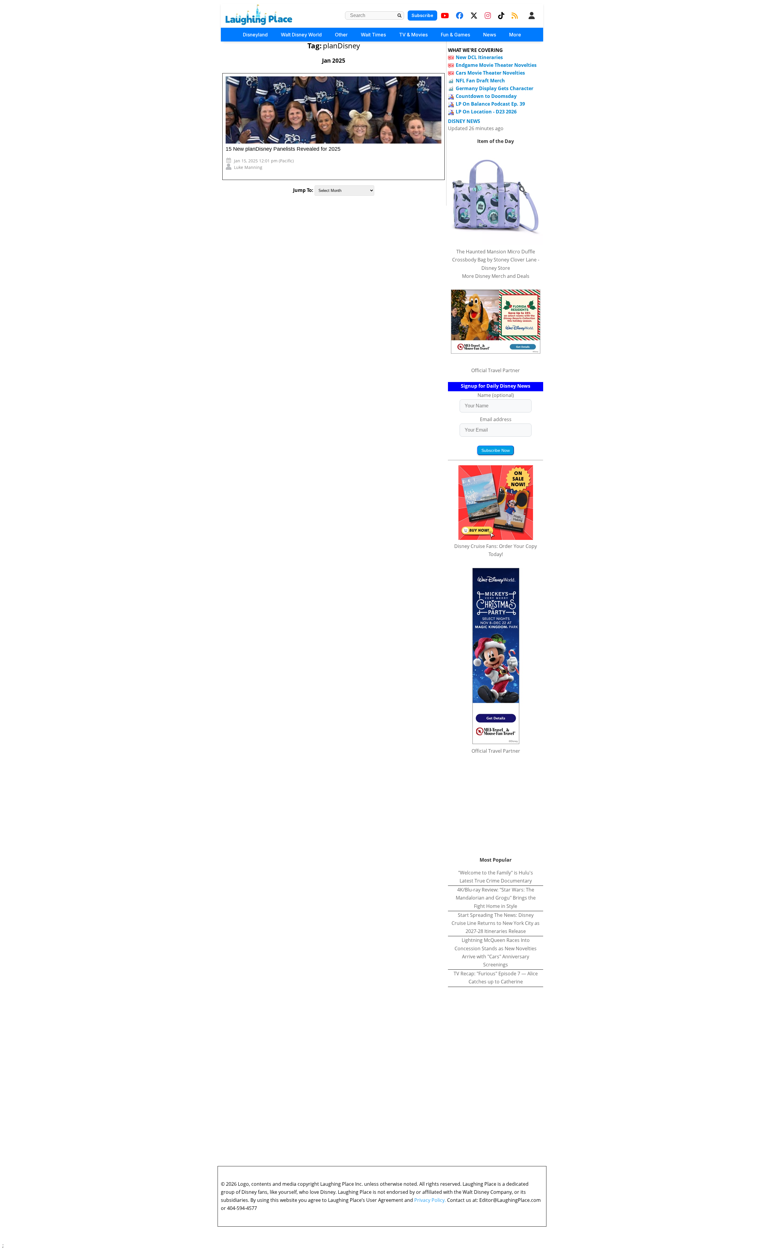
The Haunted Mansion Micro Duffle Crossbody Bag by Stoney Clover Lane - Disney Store (495, 259)
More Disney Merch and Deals (495, 276)
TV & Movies (413, 35)
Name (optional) (496, 395)
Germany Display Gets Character (494, 88)
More (515, 35)
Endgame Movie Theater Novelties (496, 65)
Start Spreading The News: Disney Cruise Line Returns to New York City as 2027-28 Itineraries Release (496, 923)
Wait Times (373, 35)
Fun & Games (455, 35)
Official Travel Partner (495, 370)
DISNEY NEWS (464, 121)
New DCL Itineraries (479, 57)
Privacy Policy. (430, 1200)
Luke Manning (248, 167)
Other (341, 35)
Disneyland (255, 35)
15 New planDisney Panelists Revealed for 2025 (283, 149)
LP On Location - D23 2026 (486, 111)
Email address (496, 419)
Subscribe (422, 15)
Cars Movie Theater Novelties (490, 73)
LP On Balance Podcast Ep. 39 (490, 104)
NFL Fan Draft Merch (480, 80)
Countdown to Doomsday (486, 96)
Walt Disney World (301, 35)
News (489, 35)
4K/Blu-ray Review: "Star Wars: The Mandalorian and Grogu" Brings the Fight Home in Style (496, 897)
